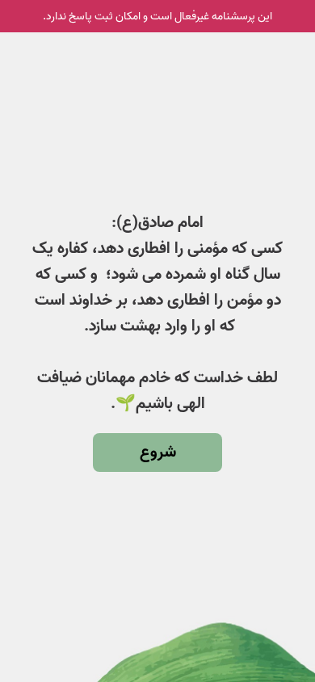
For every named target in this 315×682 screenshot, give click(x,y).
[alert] (157, 16)
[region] (157, 282)
